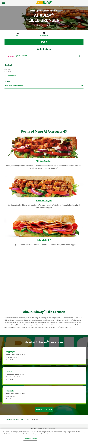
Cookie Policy (53, 428)
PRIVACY (33, 428)
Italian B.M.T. (44, 240)
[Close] (84, 432)
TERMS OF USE (42, 428)
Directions (44, 36)
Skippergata (10, 352)
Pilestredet (10, 391)
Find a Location (44, 409)
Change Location (44, 25)
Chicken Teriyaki (44, 200)
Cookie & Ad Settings (30, 438)
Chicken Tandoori (44, 161)
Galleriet (9, 371)
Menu (44, 42)
